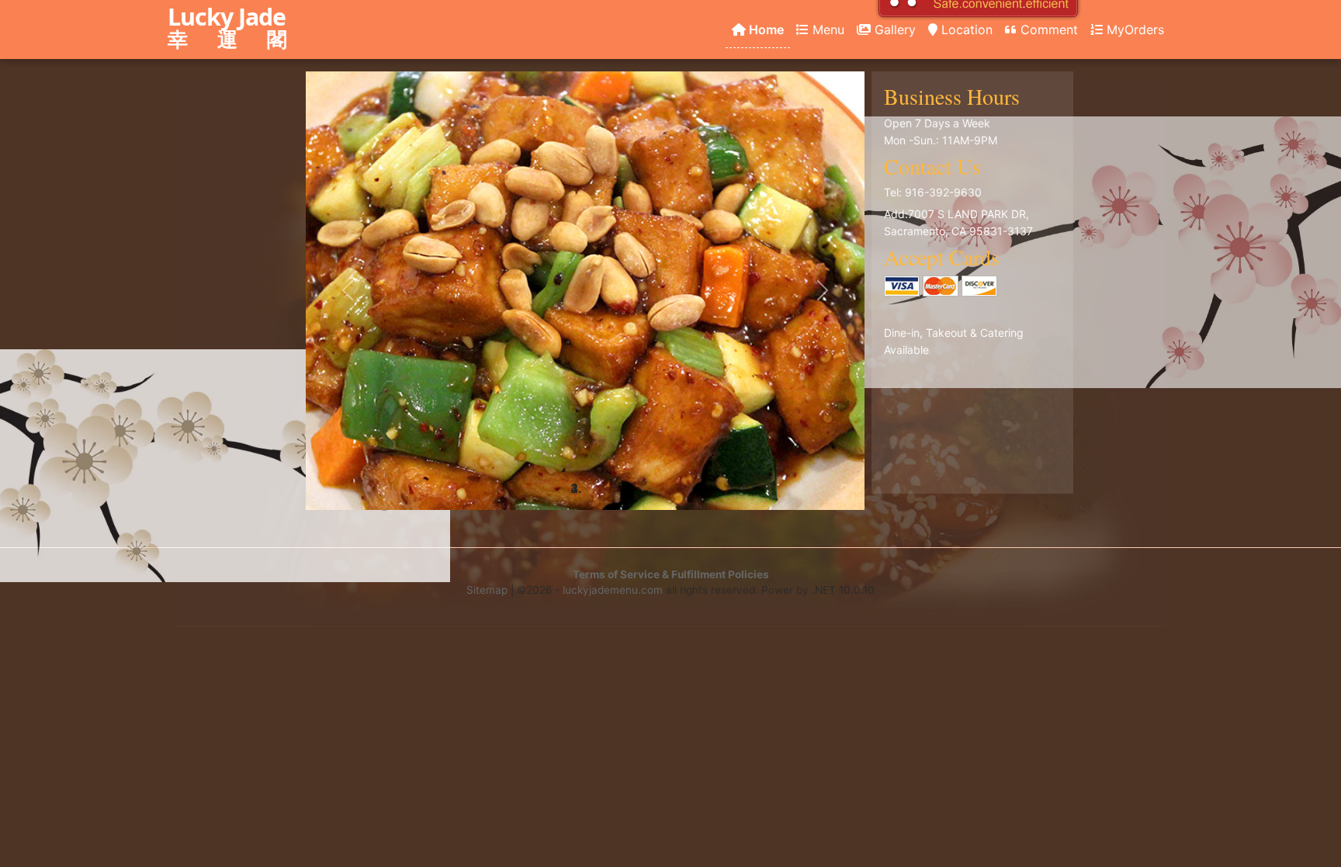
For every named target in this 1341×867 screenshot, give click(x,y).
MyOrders (1133, 29)
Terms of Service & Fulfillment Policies (671, 574)
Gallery (893, 29)
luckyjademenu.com (613, 590)
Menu (826, 29)
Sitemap (487, 590)
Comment (1047, 29)
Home (765, 29)
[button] (348, 290)
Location (965, 29)
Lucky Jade (234, 28)
